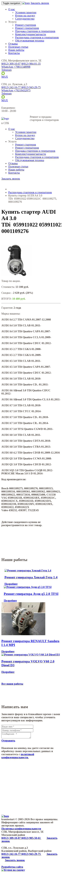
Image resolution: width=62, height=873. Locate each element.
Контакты (14, 53)
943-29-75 (31, 87)
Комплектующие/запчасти (30, 34)
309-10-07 (11, 63)
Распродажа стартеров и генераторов (37, 37)
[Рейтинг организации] (28, 84)
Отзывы (13, 43)
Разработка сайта (12, 866)
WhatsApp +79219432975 (15, 90)
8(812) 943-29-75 (31, 854)
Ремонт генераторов (27, 28)
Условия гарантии (25, 12)
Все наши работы (12, 683)
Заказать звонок (39, 3)
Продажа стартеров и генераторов (35, 31)
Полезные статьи (18, 46)
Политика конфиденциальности (21, 828)
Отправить (8, 740)
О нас (11, 9)
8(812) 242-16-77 (11, 854)
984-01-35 (31, 63)
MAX (4, 76)
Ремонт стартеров (25, 24)
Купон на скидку (25, 15)
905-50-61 (31, 838)
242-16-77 (11, 87)
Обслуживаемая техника (29, 40)
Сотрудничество (24, 18)
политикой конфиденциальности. (17, 756)
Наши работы (16, 49)
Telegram (6, 69)
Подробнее (11, 583)
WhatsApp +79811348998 (15, 66)
